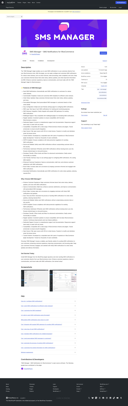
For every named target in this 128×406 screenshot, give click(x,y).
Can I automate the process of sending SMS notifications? (37, 343)
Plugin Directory (10, 7)
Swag (79, 391)
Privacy (8, 391)
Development (51, 60)
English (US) (104, 85)
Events (78, 386)
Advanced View (85, 102)
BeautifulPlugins (35, 54)
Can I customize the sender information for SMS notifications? (38, 347)
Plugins (31, 389)
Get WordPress (121, 2)
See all (105, 115)
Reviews (32, 60)
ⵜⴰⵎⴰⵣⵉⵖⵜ (22, 398)
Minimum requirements (27, 352)
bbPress (102, 389)
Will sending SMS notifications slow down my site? (35, 320)
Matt (101, 386)
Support (105, 60)
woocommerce (103, 95)
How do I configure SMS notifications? (31, 301)
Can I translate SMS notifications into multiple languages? (36, 333)
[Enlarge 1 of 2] (46, 271)
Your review (84, 115)
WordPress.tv (57, 391)
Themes (31, 386)
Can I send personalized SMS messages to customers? (36, 338)
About (7, 384)
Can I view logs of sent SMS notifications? (32, 329)
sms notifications (102, 92)
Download (103, 53)
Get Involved (80, 384)
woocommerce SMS (101, 98)
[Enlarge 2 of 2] (75, 271)
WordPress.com (104, 384)
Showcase (32, 384)
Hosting (8, 389)
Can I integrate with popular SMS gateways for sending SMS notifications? (41, 324)
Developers (56, 389)
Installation (41, 60)
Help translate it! (76, 11)
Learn (54, 384)
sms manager (103, 89)
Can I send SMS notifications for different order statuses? (37, 306)
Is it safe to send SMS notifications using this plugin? (35, 315)
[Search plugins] (21, 16)
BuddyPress (103, 391)
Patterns (31, 391)
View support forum (86, 128)
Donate (79, 389)
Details (24, 60)
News (7, 386)
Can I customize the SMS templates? (31, 310)
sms (98, 89)
